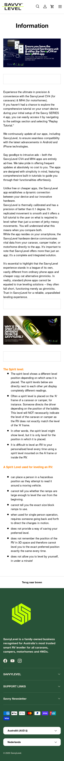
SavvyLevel (16, 752)
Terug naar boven (32, 582)
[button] (52, 6)
